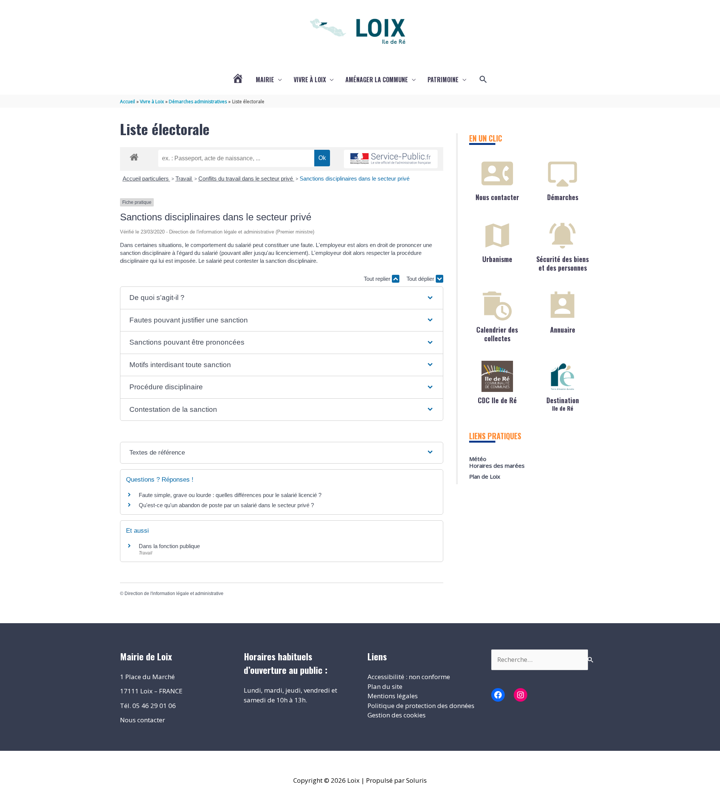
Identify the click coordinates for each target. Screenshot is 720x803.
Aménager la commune (376, 79)
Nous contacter (497, 197)
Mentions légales (393, 696)
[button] (483, 79)
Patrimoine (443, 79)
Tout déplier (421, 279)
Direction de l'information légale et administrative (174, 593)
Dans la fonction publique (169, 546)
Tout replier (378, 279)
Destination (562, 403)
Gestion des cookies (397, 715)
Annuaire (562, 329)
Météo (477, 459)
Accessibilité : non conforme (409, 676)
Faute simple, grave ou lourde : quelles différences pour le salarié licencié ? (230, 495)
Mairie (265, 79)
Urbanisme (497, 259)
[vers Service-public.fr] (391, 159)
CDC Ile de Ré (497, 400)
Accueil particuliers (146, 178)
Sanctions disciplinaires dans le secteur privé (355, 178)
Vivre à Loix (310, 79)
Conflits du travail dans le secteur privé (246, 178)
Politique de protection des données (421, 705)
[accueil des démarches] (134, 156)
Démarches (562, 197)
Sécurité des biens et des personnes (562, 263)
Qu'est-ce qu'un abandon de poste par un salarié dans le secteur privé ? (226, 505)
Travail (184, 178)
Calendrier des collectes (497, 334)
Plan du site (385, 686)
